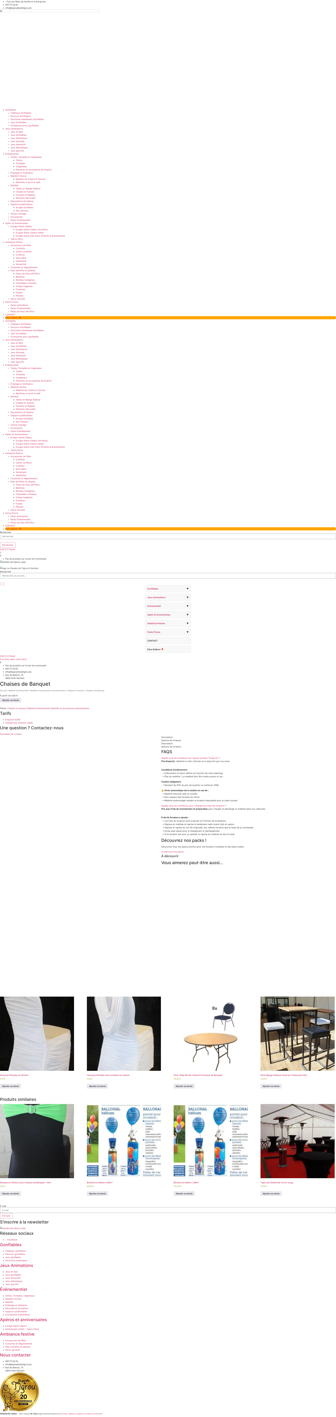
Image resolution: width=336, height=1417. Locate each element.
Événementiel (12, 154)
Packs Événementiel (20, 220)
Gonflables (10, 109)
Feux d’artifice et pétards (22, 270)
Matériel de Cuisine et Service (30, 179)
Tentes (19, 160)
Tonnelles (20, 163)
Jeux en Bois (16, 132)
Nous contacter (15, 1355)
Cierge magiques (24, 286)
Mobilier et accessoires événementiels (47, 690)
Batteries (20, 276)
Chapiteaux (21, 166)
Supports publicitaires (21, 204)
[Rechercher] (2, 584)
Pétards (19, 295)
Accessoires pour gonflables (24, 125)
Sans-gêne (21, 258)
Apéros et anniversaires (23, 1319)
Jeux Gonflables (18, 122)
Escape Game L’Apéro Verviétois (32, 229)
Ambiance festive (17, 1334)
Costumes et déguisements (24, 267)
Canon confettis (24, 251)
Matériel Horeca (18, 176)
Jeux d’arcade (17, 141)
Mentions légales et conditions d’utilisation (86, 1414)
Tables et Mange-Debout (28, 188)
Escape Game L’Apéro (21, 226)
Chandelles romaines (26, 283)
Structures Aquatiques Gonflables (27, 119)
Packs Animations (19, 305)
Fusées (19, 292)
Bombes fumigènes (25, 280)
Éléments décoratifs (26, 198)
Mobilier (14, 185)
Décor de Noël (17, 299)
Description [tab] (167, 737)
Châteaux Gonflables (20, 113)
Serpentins (21, 264)
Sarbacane (21, 261)
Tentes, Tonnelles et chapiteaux (26, 157)
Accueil (3, 690)
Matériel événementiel (18, 690)
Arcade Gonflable (24, 207)
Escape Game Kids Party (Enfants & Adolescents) (40, 235)
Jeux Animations (16, 1265)
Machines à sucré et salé (28, 182)
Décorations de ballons (21, 201)
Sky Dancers (22, 210)
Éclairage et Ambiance (21, 172)
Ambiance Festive (14, 242)
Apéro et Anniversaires (16, 223)
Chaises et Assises (25, 191)
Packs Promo (11, 302)
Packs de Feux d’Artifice (28, 273)
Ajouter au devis (10, 700)
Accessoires (16, 217)
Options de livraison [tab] (171, 740)
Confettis (20, 248)
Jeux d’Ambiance (18, 138)
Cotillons (20, 254)
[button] (1, 565)
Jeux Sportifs (17, 150)
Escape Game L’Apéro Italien (30, 232)
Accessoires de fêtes (20, 245)
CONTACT (10, 314)
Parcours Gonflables (20, 116)
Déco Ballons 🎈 (13, 317)
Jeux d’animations (14, 128)
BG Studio (64, 1414)
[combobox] (168, 536)
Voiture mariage (18, 213)
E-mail (3, 1206)
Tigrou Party (16, 239)
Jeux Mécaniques (19, 147)
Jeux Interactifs (18, 144)
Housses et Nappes (25, 195)
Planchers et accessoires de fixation (34, 169)
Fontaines (20, 289)
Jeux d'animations (156, 597)
